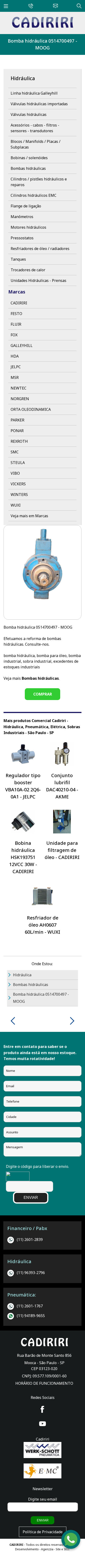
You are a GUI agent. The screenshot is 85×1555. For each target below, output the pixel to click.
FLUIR (16, 324)
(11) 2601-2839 (30, 1239)
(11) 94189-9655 (31, 1315)
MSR (15, 377)
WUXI (16, 505)
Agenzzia (47, 1549)
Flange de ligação (26, 206)
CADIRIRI (19, 303)
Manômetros (22, 216)
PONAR (17, 430)
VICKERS (18, 483)
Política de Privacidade (43, 1531)
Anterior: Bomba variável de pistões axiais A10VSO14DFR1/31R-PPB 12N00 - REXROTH (14, 1021)
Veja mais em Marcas (29, 515)
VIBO (15, 473)
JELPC (16, 366)
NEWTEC (18, 388)
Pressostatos (22, 238)
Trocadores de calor (28, 269)
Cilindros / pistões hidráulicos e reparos (39, 181)
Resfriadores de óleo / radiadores (40, 248)
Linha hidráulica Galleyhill (34, 93)
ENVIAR (31, 1198)
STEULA (18, 462)
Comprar (42, 694)
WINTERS (19, 494)
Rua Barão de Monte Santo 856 (44, 1355)
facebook (42, 1409)
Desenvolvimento (27, 1549)
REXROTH (19, 441)
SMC (15, 452)
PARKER (17, 420)
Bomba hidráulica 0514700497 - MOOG (42, 44)
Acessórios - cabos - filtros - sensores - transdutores (35, 128)
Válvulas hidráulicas (29, 114)
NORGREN (20, 398)
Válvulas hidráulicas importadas (39, 103)
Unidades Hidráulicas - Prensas (38, 280)
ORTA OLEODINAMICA (31, 409)
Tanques (18, 259)
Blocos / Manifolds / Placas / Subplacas (35, 144)
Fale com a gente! (71, 1540)
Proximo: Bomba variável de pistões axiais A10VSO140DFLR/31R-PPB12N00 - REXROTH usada (70, 1021)
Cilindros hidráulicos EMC (33, 195)
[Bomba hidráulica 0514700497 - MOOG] (42, 26)
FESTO (16, 313)
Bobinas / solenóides (29, 157)
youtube (42, 1423)
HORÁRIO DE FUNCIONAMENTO (44, 1383)
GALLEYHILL (22, 345)
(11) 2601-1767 (30, 1306)
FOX (14, 334)
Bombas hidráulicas (28, 168)
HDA (15, 356)
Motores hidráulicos (28, 227)
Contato (54, 5)
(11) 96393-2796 (31, 1272)
